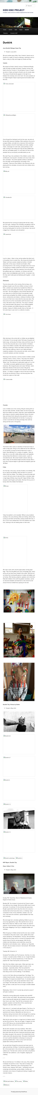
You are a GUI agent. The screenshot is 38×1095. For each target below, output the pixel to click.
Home (4, 29)
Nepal (20, 29)
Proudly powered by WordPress (19, 1091)
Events (10, 29)
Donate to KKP (13, 33)
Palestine (5, 33)
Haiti (16, 29)
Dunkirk (27, 29)
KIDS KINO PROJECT (13, 10)
